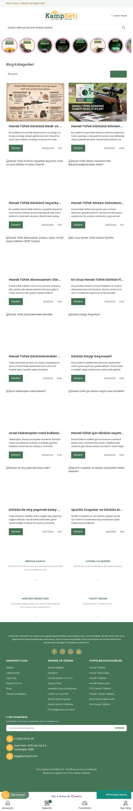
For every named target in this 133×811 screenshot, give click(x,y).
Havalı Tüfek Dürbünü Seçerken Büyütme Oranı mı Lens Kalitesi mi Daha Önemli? (35, 203)
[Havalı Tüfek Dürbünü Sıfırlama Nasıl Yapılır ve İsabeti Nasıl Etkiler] (98, 102)
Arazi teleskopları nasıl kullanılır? (35, 433)
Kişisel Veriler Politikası (60, 704)
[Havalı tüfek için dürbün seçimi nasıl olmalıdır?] (98, 409)
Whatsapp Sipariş (116, 794)
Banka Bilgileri (56, 667)
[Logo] (61, 15)
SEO (53, 796)
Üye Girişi (11, 678)
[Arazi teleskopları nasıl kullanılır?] (35, 409)
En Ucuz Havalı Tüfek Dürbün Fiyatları (97, 280)
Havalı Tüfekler (97, 667)
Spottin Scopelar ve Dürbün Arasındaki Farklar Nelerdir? (97, 510)
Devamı (15, 148)
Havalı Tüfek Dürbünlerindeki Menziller (35, 356)
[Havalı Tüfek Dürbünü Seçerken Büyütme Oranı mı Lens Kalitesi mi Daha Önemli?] (35, 178)
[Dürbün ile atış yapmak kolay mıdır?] (35, 485)
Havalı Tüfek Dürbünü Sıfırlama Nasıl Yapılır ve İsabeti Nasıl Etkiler (97, 126)
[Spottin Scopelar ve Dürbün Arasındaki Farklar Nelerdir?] (98, 485)
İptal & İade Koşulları (59, 699)
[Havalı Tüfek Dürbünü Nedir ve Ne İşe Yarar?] (35, 102)
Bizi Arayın (18, 795)
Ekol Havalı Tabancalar (102, 699)
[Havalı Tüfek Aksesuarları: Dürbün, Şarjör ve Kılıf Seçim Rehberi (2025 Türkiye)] (35, 255)
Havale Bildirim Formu (60, 678)
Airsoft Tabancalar (99, 683)
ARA (123, 27)
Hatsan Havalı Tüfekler (101, 693)
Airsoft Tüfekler (98, 678)
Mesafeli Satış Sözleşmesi (62, 688)
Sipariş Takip (55, 683)
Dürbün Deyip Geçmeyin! (91, 356)
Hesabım (53, 672)
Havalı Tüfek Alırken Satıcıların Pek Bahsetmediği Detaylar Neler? (97, 203)
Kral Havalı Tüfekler (99, 704)
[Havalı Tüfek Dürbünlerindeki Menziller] (35, 332)
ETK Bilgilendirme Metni (61, 709)
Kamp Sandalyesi (16, 693)
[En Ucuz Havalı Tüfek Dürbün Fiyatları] (98, 255)
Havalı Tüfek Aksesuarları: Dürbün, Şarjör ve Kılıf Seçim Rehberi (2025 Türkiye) (35, 280)
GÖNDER (119, 728)
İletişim (10, 667)
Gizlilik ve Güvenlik (58, 693)
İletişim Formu (14, 683)
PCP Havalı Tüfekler (100, 688)
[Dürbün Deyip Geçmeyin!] (98, 332)
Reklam (62, 796)
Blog (9, 688)
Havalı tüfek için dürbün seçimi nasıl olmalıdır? (97, 433)
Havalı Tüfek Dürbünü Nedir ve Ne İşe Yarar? (35, 126)
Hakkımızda (13, 672)
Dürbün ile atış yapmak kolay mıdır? (35, 510)
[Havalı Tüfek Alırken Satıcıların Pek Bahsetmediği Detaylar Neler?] (98, 178)
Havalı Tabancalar (99, 672)
